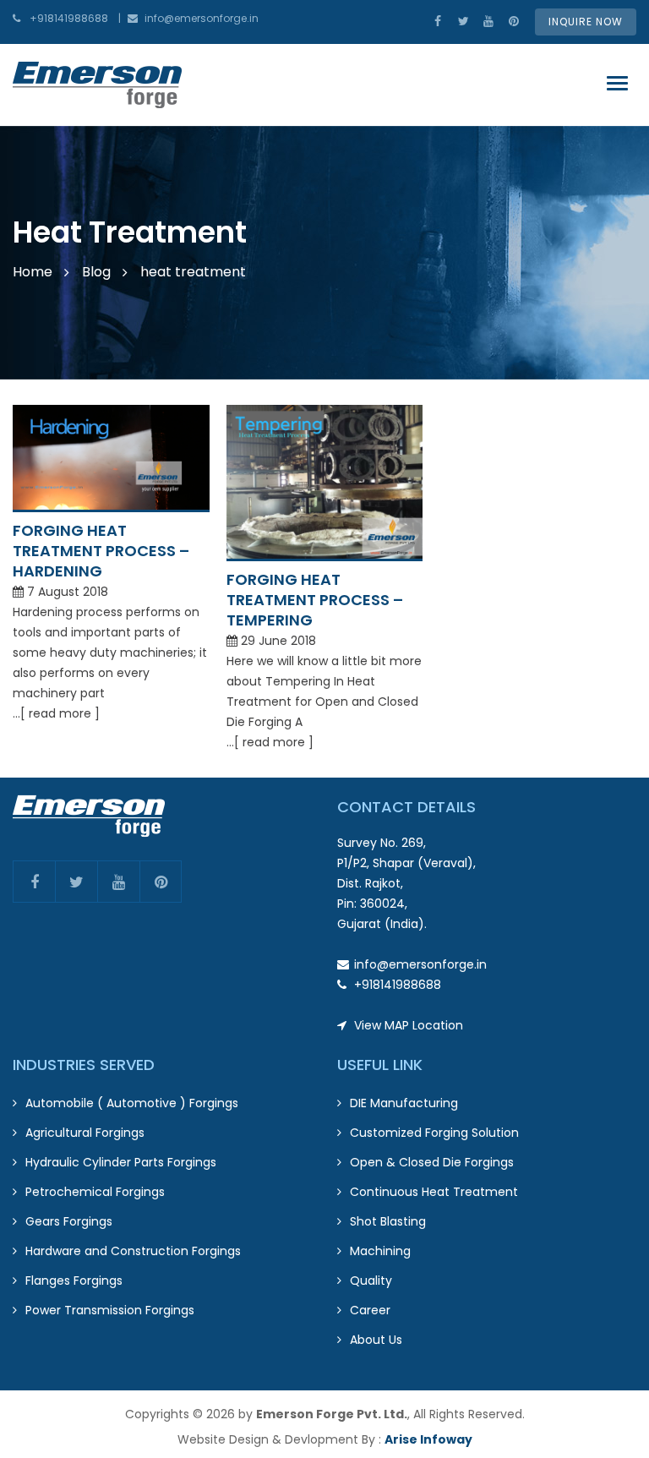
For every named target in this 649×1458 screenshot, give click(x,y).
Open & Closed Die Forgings (432, 1162)
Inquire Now (585, 21)
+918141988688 (69, 18)
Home (32, 271)
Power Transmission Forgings (109, 1310)
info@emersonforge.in (202, 18)
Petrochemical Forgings (95, 1191)
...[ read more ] (56, 713)
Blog (96, 271)
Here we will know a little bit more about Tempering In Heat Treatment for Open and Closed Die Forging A (324, 691)
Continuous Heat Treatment (434, 1191)
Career (370, 1310)
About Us (376, 1339)
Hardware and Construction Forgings (133, 1250)
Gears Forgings (68, 1221)
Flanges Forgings (74, 1280)
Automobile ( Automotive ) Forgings (131, 1103)
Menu (621, 84)
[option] (324, 253)
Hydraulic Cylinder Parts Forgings (120, 1162)
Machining (380, 1250)
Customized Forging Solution (434, 1132)
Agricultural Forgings (85, 1132)
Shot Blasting (388, 1221)
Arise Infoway (428, 1439)
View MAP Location (408, 1025)
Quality (371, 1280)
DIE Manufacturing (404, 1103)
